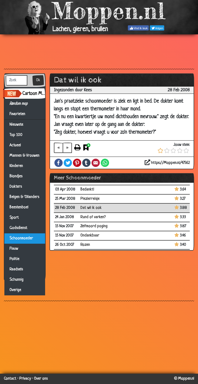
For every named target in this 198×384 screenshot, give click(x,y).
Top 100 (16, 135)
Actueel (15, 145)
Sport (14, 218)
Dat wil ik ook (91, 208)
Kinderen (16, 166)
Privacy (25, 379)
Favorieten (20, 114)
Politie (14, 259)
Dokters (16, 187)
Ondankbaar (89, 235)
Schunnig (16, 280)
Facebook (58, 163)
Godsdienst (18, 228)
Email (96, 163)
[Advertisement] (99, 51)
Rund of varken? (93, 217)
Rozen (85, 245)
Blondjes (16, 176)
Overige (15, 290)
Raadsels (16, 269)
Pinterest (77, 163)
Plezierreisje (90, 199)
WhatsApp (105, 163)
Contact (10, 379)
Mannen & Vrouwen (24, 155)
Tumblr (86, 163)
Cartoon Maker (33, 93)
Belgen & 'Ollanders (24, 197)
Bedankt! (87, 189)
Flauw (14, 249)
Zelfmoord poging (94, 226)
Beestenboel (19, 207)
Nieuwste (16, 124)
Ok (38, 80)
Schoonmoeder (21, 238)
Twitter (68, 163)
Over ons (41, 379)
